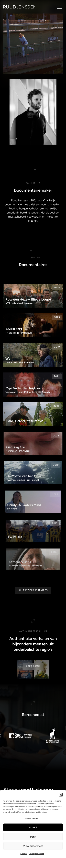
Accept (33, 827)
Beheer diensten (32, 818)
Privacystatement (36, 854)
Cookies (23, 854)
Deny (33, 836)
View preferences (33, 846)
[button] (61, 794)
